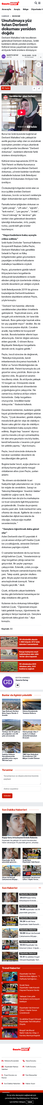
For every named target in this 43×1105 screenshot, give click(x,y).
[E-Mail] (17, 685)
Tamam (29, 1102)
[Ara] (36, 3)
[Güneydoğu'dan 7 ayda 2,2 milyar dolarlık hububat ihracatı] (32, 725)
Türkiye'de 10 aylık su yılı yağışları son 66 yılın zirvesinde (11, 734)
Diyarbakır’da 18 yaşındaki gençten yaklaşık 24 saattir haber (30, 911)
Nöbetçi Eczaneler (12, 1061)
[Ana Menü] (39, 3)
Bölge (26, 9)
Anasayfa (6, 9)
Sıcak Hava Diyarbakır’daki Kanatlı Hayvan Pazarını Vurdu (29, 923)
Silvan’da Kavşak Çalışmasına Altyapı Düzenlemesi (29, 935)
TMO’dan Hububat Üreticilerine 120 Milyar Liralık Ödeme (31, 756)
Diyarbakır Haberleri (28, 894)
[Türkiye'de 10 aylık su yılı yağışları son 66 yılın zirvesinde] (11, 725)
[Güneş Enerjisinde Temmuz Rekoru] (32, 704)
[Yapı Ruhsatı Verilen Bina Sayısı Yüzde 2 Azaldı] (11, 704)
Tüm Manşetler (31, 1075)
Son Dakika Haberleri (12, 1084)
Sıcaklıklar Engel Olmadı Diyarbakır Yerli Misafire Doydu (29, 959)
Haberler (5, 16)
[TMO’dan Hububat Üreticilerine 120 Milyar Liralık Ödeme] (32, 747)
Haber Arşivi (30, 1084)
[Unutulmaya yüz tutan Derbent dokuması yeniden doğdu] (21, 72)
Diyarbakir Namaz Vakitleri (10, 1068)
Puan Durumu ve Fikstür (9, 1076)
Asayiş (17, 9)
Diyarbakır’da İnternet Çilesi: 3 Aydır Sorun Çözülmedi (29, 947)
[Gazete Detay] (7, 682)
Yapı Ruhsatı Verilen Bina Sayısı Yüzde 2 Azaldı (10, 713)
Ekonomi (16, 16)
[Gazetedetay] (10, 3)
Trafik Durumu (30, 1067)
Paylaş (7, 88)
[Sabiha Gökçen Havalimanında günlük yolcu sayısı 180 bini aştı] (11, 747)
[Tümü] (40, 888)
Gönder (7, 796)
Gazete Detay (22, 680)
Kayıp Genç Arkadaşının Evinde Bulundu (27, 899)
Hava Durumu (31, 1061)
